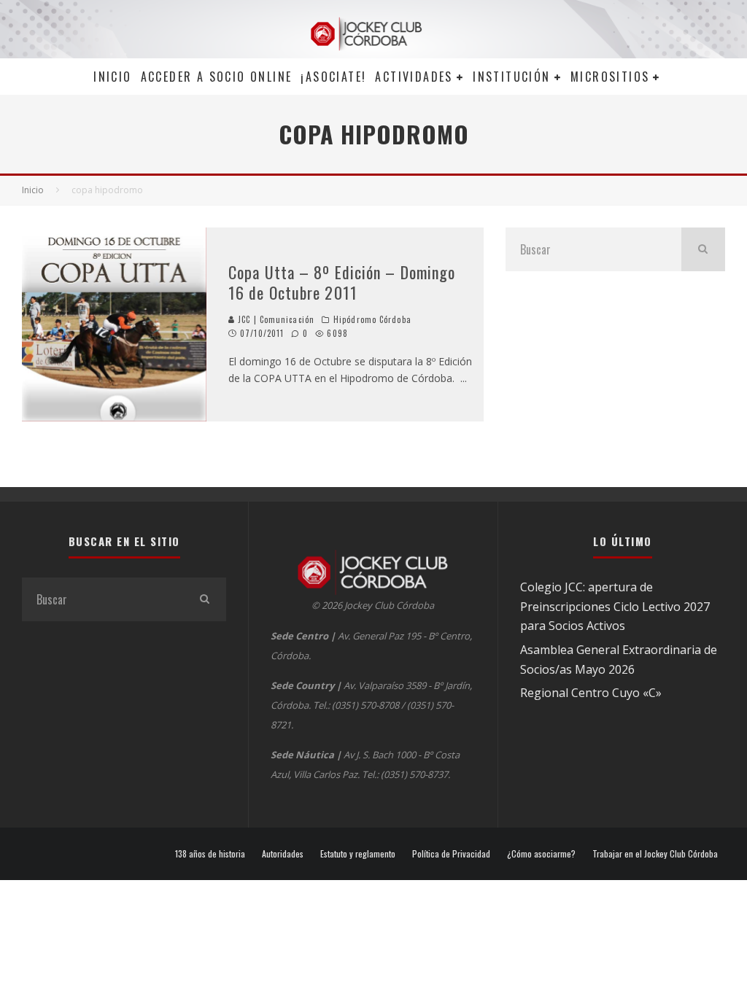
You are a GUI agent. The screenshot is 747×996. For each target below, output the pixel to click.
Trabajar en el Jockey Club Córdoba (655, 853)
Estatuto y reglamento (357, 853)
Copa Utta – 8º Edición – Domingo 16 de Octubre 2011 (341, 282)
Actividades (413, 76)
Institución (511, 76)
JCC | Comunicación (274, 319)
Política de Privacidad (451, 853)
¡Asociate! (333, 76)
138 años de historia (210, 853)
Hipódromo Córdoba (372, 319)
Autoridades (282, 853)
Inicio (112, 76)
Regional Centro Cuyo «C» (591, 693)
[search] (703, 249)
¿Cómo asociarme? (541, 853)
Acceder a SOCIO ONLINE (217, 76)
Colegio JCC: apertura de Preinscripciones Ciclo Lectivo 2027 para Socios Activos (615, 606)
